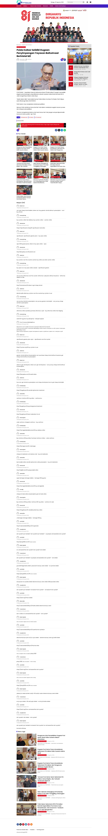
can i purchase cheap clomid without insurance (49, 355)
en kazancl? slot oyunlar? (37, 589)
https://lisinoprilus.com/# (23, 374)
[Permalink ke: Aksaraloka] (18, 59)
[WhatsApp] (64, 130)
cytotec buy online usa (38, 260)
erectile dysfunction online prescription (37, 462)
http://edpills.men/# (22, 470)
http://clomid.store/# (22, 285)
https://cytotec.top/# (22, 347)
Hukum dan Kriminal (21, 47)
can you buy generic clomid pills (43, 301)
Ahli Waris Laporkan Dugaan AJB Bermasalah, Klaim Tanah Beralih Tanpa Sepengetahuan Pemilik (57, 181)
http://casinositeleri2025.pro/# (25, 526)
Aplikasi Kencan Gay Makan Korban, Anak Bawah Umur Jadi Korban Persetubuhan (81, 67)
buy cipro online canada (31, 268)
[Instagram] (28, 824)
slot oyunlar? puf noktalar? (37, 534)
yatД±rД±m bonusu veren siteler (39, 566)
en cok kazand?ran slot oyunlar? (31, 613)
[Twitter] (59, 130)
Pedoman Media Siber (22, 829)
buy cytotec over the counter (34, 293)
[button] (83, 2)
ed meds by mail (32, 454)
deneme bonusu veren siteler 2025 (41, 581)
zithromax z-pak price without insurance (48, 276)
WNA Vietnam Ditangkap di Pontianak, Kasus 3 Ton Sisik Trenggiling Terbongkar (40, 165)
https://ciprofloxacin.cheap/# (24, 228)
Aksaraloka (22, 59)
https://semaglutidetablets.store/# (26, 430)
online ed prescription (30, 494)
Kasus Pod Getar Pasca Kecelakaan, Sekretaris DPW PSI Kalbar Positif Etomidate (24, 181)
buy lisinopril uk (30, 318)
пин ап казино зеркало (25, 677)
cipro (32, 339)
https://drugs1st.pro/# (22, 390)
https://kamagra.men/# (23, 446)
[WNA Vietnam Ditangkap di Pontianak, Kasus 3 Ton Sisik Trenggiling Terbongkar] (41, 157)
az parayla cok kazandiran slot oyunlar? (41, 558)
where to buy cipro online (36, 244)
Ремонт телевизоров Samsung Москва (27, 322)
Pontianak (38, 117)
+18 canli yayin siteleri (31, 701)
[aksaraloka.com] (24, 2)
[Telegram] (62, 130)
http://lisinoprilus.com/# (23, 252)
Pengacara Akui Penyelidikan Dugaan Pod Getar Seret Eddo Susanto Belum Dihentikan (24, 148)
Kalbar (31, 117)
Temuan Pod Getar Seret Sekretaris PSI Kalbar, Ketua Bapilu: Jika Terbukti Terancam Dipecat (24, 165)
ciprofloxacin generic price (30, 236)
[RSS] (31, 824)
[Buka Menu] (90, 2)
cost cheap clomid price (42, 382)
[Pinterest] (23, 824)
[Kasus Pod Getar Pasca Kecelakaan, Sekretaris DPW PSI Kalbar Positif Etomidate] (24, 173)
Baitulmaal (24, 117)
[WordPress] (26, 824)
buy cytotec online (38, 220)
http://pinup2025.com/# (23, 542)
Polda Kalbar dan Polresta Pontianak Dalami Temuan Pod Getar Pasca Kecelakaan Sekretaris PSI (24, 198)
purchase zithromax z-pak (37, 311)
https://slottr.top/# (22, 597)
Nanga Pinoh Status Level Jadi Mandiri (82, 72)
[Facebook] (56, 130)
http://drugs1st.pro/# (22, 406)
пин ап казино (26, 661)
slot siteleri (26, 717)
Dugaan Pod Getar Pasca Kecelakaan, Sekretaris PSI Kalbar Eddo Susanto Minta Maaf (40, 148)
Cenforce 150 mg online (28, 398)
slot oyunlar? (36, 550)
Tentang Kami (40, 829)
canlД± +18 (32, 693)
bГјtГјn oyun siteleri (34, 637)
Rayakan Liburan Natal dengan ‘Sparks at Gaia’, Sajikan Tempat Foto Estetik (81, 83)
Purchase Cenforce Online (38, 438)
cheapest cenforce (30, 422)
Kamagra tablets (29, 478)
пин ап (28, 621)
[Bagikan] (64, 59)
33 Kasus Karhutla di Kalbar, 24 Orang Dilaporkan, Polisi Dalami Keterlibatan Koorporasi (41, 181)
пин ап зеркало (27, 653)
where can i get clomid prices (38, 365)
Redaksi (32, 829)
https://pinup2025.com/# (23, 573)
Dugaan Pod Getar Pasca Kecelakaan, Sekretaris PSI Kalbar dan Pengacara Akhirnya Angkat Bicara (57, 148)
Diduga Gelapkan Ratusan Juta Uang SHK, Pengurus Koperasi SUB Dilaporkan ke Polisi (81, 78)
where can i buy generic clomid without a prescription (47, 210)
